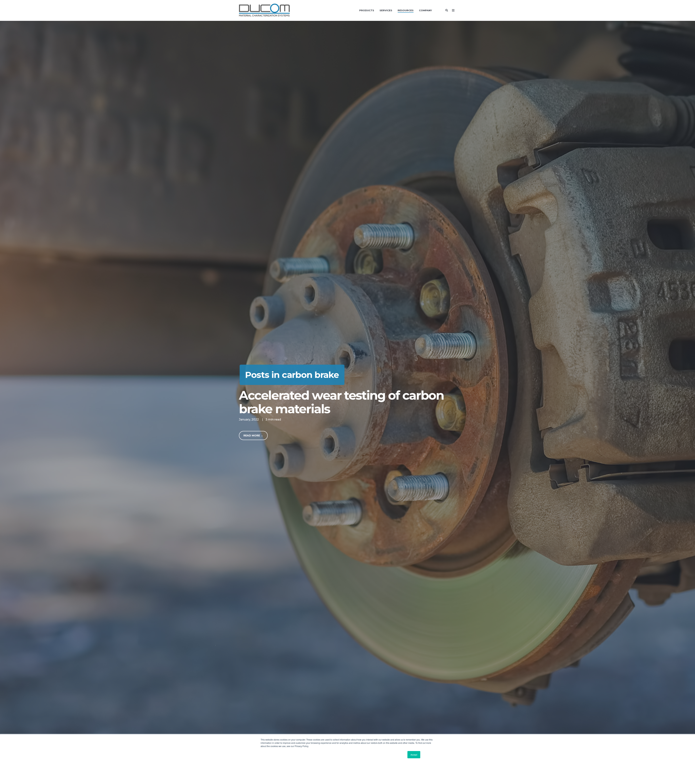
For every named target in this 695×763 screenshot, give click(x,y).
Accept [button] (413, 754)
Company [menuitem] (425, 10)
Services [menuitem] (386, 10)
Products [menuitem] (366, 10)
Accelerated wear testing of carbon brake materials (341, 402)
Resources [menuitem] (406, 10)
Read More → (253, 435)
